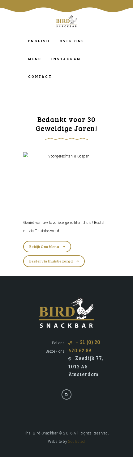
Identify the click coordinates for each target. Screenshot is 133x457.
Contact (40, 76)
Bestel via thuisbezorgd (51, 260)
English (39, 41)
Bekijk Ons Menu (44, 246)
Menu (35, 59)
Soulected (76, 441)
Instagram (66, 59)
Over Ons (72, 41)
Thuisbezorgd (47, 231)
